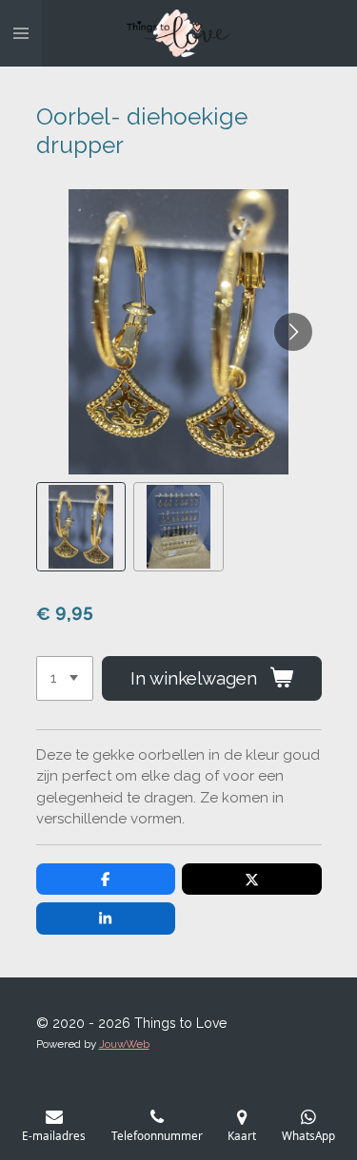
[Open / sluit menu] (21, 33)
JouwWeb (124, 1044)
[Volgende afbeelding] (293, 332)
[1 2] (64, 678)
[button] (81, 527)
